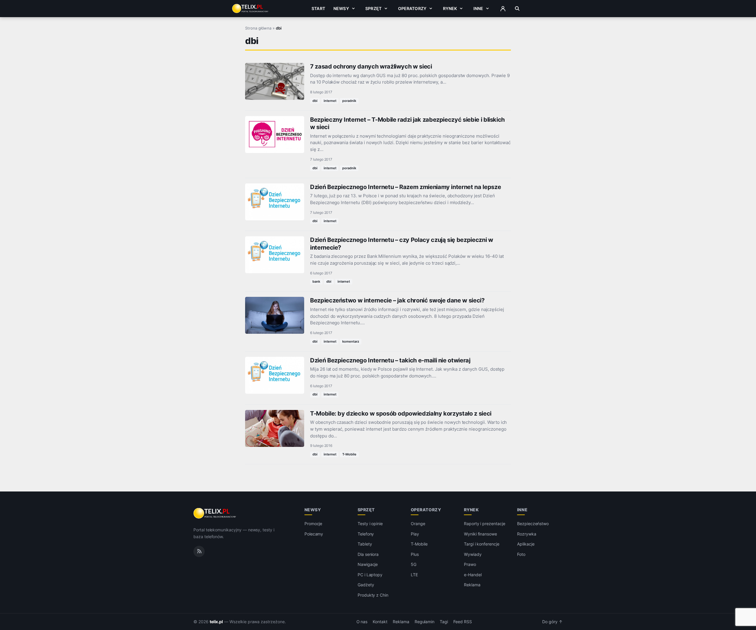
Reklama (472, 584)
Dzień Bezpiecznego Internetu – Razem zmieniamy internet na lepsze (405, 187)
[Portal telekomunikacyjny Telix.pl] (215, 513)
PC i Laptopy (370, 574)
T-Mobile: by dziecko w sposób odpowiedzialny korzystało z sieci (400, 413)
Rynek (450, 8)
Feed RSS (462, 621)
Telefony (366, 533)
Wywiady (473, 554)
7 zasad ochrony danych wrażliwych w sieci (371, 66)
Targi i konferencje (481, 543)
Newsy (341, 8)
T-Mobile (349, 454)
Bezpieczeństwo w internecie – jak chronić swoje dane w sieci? (397, 300)
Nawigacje (368, 564)
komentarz (350, 341)
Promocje (313, 523)
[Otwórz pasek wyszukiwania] (517, 8)
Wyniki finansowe (480, 533)
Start (318, 8)
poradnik (349, 101)
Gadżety (366, 584)
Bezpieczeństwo (533, 523)
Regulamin (425, 621)
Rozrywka (526, 533)
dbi (314, 101)
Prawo (470, 564)
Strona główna (258, 28)
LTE (414, 574)
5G (413, 564)
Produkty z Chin (373, 595)
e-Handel (473, 574)
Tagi (444, 621)
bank (316, 281)
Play (415, 533)
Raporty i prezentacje (484, 523)
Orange (418, 523)
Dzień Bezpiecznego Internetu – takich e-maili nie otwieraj (390, 360)
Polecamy (313, 533)
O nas (362, 621)
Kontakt (380, 621)
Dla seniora (368, 554)
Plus (415, 554)
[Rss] (199, 551)
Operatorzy (412, 8)
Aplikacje (526, 543)
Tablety (365, 543)
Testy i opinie (370, 523)
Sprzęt (373, 8)
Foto (521, 554)
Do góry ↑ (552, 621)
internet (330, 101)
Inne (478, 8)
